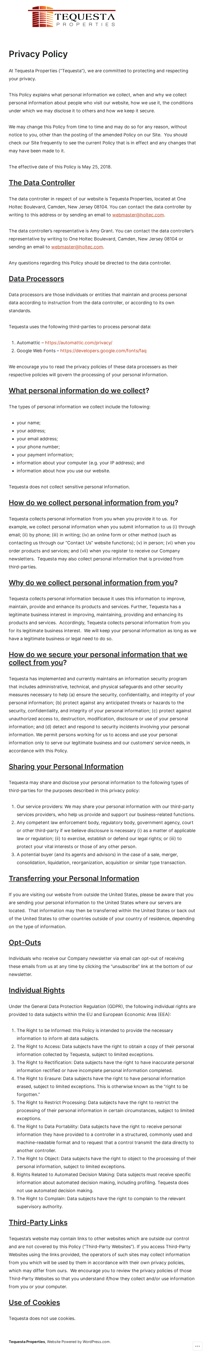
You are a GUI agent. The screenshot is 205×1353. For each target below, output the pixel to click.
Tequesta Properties (27, 1341)
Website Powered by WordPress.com (78, 1341)
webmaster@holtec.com (138, 214)
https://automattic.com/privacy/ (78, 342)
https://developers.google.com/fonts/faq (103, 350)
